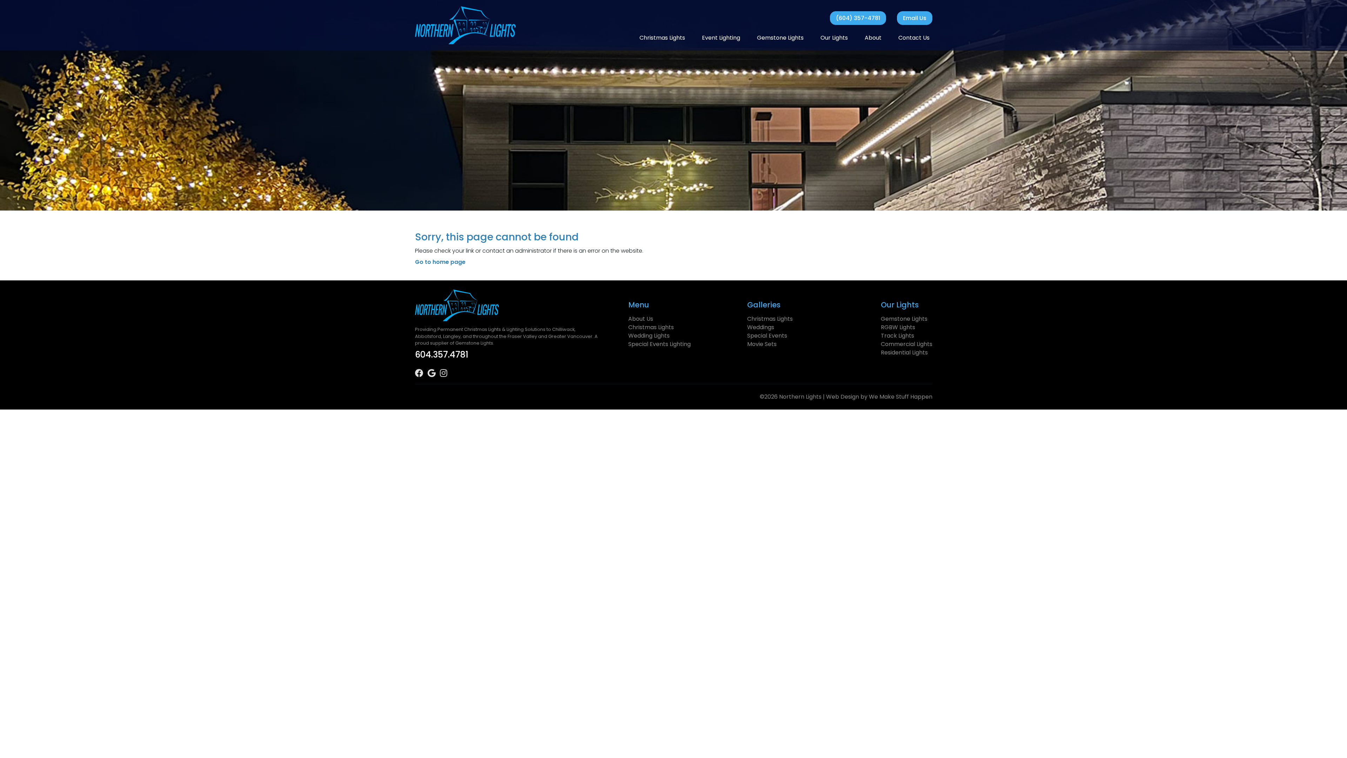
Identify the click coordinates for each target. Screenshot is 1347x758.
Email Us (914, 18)
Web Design (842, 397)
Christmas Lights (662, 38)
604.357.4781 (441, 354)
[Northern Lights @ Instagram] (445, 374)
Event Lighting (721, 38)
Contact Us (914, 38)
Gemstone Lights (780, 38)
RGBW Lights (898, 327)
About (873, 38)
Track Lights (897, 336)
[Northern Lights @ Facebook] (421, 374)
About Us (640, 319)
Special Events (767, 336)
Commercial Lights (906, 344)
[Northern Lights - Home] (465, 25)
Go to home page (440, 262)
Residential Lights (904, 352)
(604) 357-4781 (858, 18)
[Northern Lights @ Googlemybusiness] (434, 374)
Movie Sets (762, 344)
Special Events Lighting (659, 344)
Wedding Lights (649, 336)
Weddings (760, 327)
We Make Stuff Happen (900, 397)
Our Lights (834, 38)
